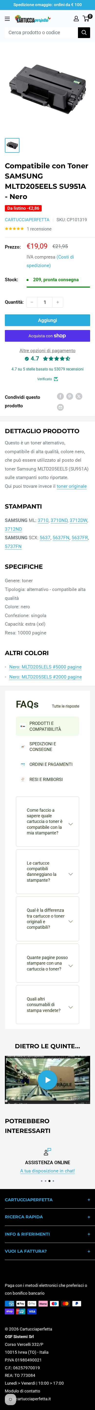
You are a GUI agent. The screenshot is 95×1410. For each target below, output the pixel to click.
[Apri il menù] (7, 19)
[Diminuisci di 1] (32, 302)
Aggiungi (47, 320)
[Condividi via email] (60, 407)
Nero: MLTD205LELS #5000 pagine (45, 667)
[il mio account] (76, 18)
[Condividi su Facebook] (60, 396)
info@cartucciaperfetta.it (28, 1398)
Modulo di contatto (22, 1391)
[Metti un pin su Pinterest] (69, 396)
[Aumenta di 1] (58, 302)
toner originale (72, 486)
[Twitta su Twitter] (79, 396)
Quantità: (14, 302)
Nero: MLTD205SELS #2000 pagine (45, 677)
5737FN (13, 546)
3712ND (13, 529)
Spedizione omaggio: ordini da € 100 (47, 4)
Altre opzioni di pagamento (47, 350)
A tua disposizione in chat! (47, 1171)
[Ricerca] (84, 32)
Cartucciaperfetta (27, 219)
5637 (45, 537)
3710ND (59, 520)
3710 (43, 520)
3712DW (78, 520)
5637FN (61, 537)
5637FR (80, 537)
